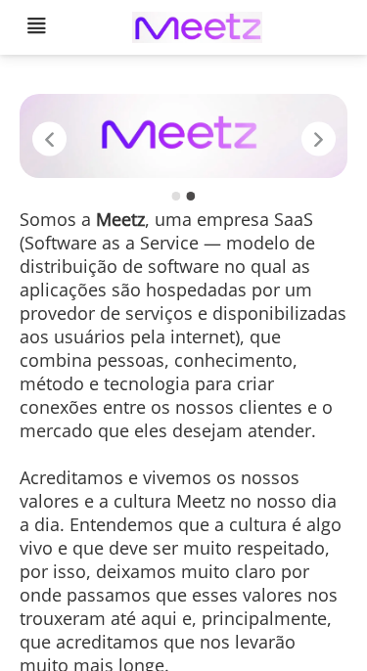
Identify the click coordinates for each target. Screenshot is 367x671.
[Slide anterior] (49, 138)
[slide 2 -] (191, 196)
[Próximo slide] (318, 138)
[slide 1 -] (175, 196)
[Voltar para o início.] (196, 28)
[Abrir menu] (36, 28)
